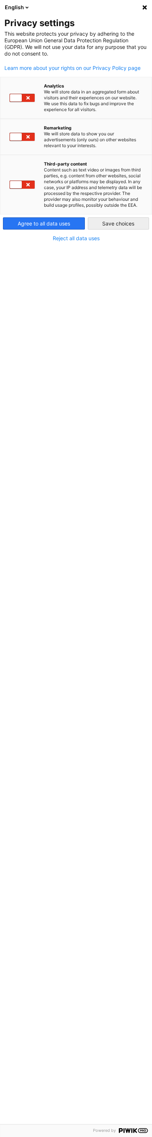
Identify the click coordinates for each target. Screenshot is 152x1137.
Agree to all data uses (44, 223)
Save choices (118, 223)
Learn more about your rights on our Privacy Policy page (72, 68)
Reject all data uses (76, 238)
